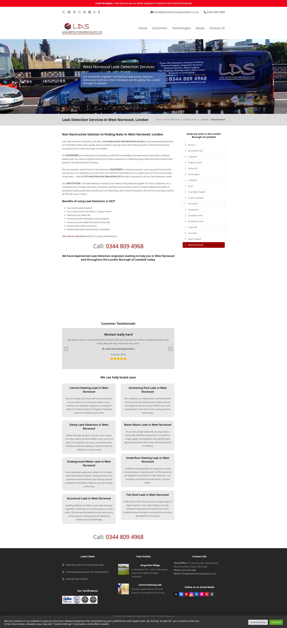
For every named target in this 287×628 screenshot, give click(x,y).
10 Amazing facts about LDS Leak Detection (87, 571)
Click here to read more (73, 236)
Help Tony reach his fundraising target (85, 564)
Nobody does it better (77, 578)
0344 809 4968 (216, 12)
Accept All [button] (276, 622)
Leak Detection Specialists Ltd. (136, 616)
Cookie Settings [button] (258, 622)
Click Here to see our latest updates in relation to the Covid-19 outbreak (153, 3)
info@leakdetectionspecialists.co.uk (176, 12)
